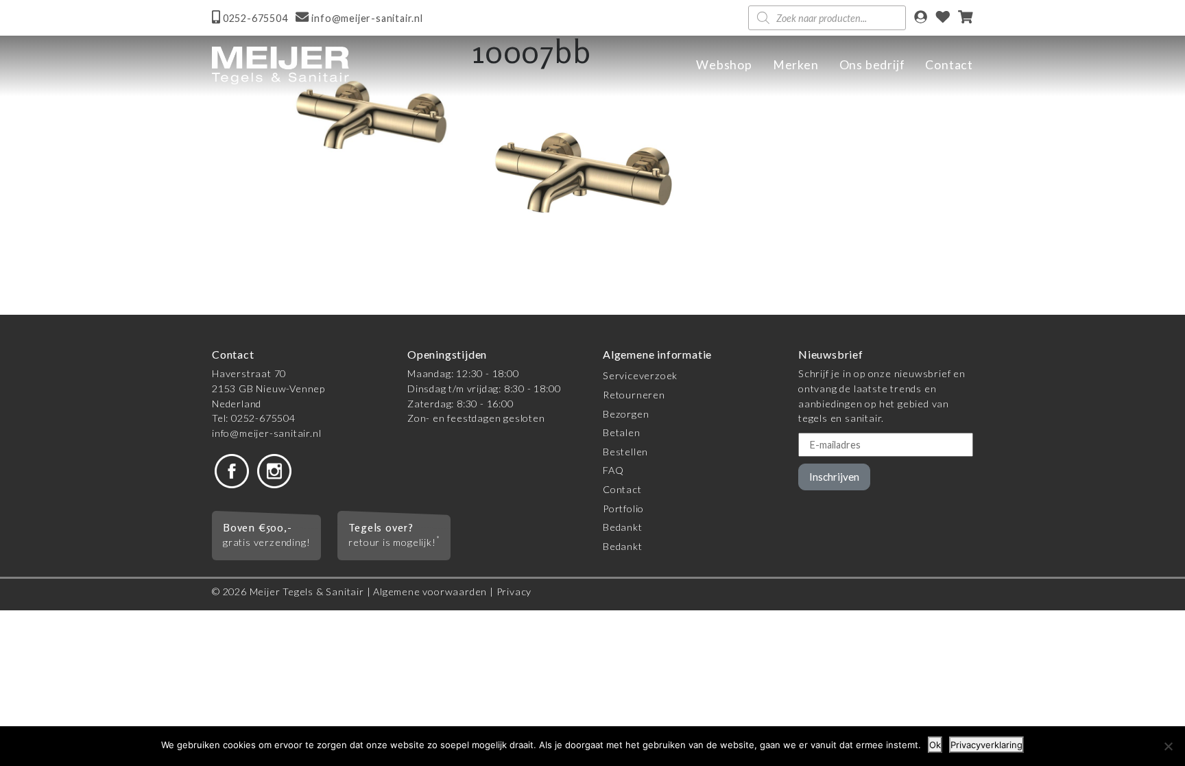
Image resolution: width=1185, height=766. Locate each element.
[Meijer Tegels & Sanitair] (280, 65)
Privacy (514, 591)
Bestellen (625, 451)
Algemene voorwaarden (430, 591)
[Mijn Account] (920, 18)
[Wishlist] (942, 18)
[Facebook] (232, 470)
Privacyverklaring (986, 744)
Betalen (622, 432)
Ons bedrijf (872, 65)
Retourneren (634, 394)
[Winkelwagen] (965, 18)
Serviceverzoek (640, 375)
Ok (935, 744)
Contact (949, 65)
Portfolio (623, 508)
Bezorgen (626, 414)
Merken (796, 65)
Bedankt (623, 527)
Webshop (724, 65)
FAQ (613, 470)
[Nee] (1168, 746)
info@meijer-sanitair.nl (266, 433)
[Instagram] (274, 470)
